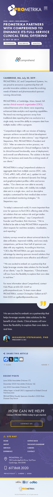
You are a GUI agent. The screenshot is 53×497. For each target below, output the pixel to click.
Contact (31, 451)
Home (5, 21)
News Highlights (21, 21)
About (11, 21)
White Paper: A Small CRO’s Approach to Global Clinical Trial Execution (25, 391)
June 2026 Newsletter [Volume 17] (17, 380)
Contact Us (26, 424)
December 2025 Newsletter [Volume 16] (19, 384)
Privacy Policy (9, 473)
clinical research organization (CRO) (26, 104)
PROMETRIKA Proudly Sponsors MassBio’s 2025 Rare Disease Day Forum (23, 397)
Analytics (36, 43)
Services (6, 448)
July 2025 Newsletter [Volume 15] (16, 387)
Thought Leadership (35, 444)
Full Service (23, 43)
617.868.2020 (18, 468)
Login (29, 473)
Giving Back (32, 441)
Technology (10, 43)
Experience (7, 451)
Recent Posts (11, 376)
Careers (30, 448)
